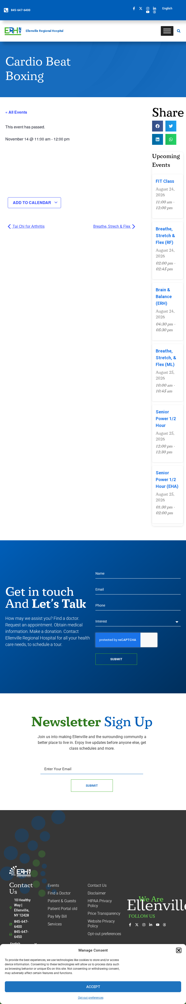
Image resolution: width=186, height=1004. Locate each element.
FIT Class (165, 181)
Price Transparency (104, 913)
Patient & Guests (62, 901)
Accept (93, 987)
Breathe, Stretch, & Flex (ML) (166, 357)
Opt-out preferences (90, 997)
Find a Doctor (59, 893)
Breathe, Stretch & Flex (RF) (165, 235)
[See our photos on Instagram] (149, 8)
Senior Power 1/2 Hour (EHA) (167, 479)
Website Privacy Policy (101, 923)
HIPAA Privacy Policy (100, 903)
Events (53, 885)
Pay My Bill (57, 916)
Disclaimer (97, 893)
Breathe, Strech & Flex (112, 226)
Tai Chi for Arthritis (28, 226)
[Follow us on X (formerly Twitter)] (142, 8)
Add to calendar (32, 202)
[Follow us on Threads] (155, 12)
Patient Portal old (62, 908)
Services (55, 924)
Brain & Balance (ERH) (164, 296)
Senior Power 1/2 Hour (166, 418)
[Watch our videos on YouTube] (149, 12)
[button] (178, 950)
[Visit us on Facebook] (135, 8)
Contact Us (97, 885)
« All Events (16, 112)
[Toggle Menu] (167, 31)
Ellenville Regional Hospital (44, 31)
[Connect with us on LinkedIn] (155, 8)
